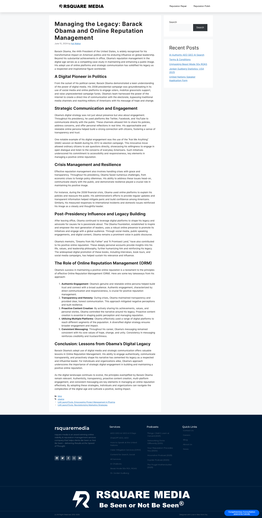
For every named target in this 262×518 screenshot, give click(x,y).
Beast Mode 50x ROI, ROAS (123, 468)
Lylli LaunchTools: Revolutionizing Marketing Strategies (83, 405)
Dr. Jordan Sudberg (119, 473)
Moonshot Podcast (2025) (159, 455)
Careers (186, 435)
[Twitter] (62, 458)
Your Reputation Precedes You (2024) (160, 449)
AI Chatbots (116, 464)
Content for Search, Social (122, 454)
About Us (187, 444)
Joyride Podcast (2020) (158, 460)
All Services (115, 459)
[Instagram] (74, 458)
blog (60, 396)
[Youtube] (80, 458)
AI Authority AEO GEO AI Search (186, 55)
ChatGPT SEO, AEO (119, 438)
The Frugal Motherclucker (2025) (159, 466)
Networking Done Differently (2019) (156, 442)
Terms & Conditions (180, 59)
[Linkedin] (57, 458)
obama (61, 399)
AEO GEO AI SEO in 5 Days (123, 433)
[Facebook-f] (68, 458)
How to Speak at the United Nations (123, 443)
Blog (185, 439)
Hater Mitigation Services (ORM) (125, 450)
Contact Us (188, 430)
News (185, 449)
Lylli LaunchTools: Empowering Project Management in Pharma (86, 402)
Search (173, 22)
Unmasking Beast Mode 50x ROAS (188, 64)
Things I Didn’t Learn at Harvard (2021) (158, 434)
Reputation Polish (201, 6)
